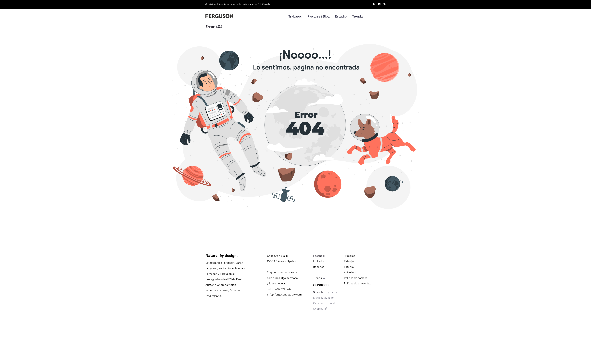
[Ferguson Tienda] (321, 283)
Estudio (341, 16)
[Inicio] (219, 14)
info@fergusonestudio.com (284, 294)
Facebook (319, 256)
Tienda (357, 16)
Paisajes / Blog (318, 16)
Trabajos (295, 16)
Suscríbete (320, 292)
